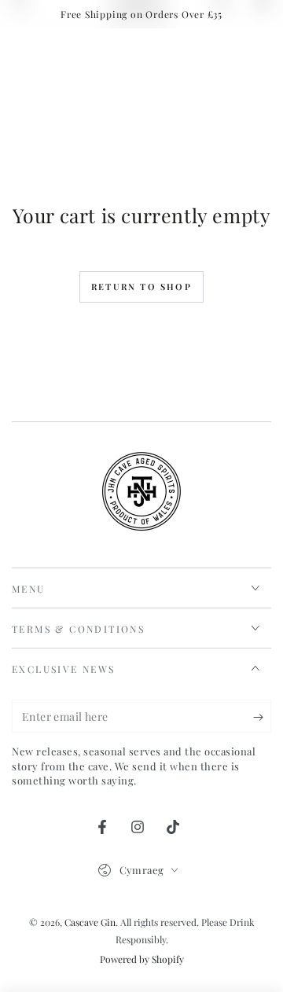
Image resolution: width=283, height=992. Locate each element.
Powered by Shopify (142, 959)
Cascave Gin (90, 922)
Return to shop (141, 286)
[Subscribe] (262, 717)
